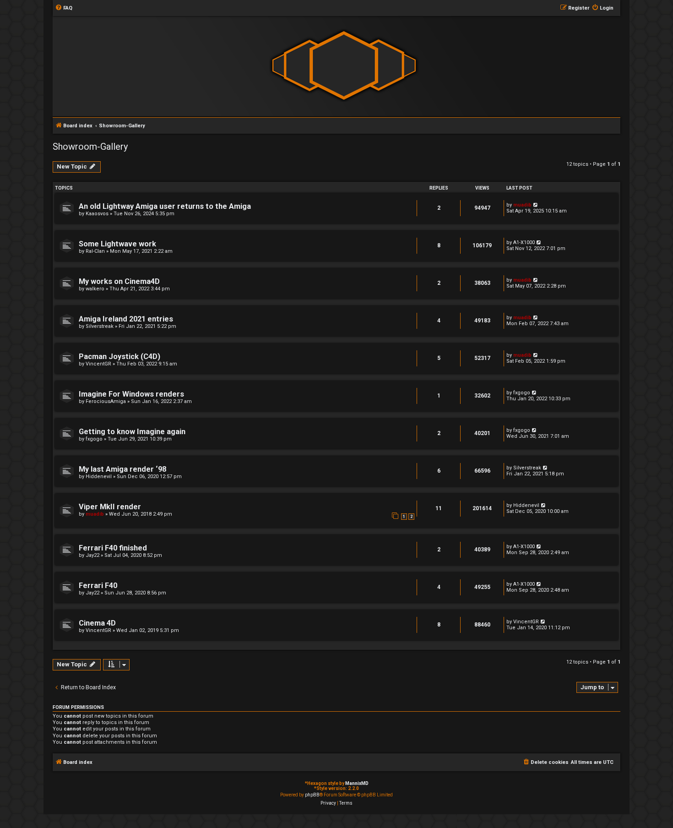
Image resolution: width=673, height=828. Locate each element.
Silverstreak (100, 326)
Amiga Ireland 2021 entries (126, 319)
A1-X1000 (524, 242)
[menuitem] (63, 8)
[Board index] (344, 66)
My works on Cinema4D (119, 281)
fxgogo (521, 393)
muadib (522, 205)
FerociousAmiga (106, 401)
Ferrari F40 (98, 585)
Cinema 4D (97, 623)
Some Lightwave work (117, 244)
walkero (95, 289)
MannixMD (357, 783)
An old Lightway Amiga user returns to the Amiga (165, 206)
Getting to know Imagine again (132, 431)
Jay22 (92, 555)
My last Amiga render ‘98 (122, 469)
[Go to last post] (536, 205)
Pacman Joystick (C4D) (119, 356)
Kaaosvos (97, 214)
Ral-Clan (95, 251)
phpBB (312, 794)
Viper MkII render (110, 506)
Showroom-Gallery (90, 146)
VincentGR (98, 364)
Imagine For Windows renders (131, 394)
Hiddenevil (99, 476)
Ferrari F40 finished (113, 548)
